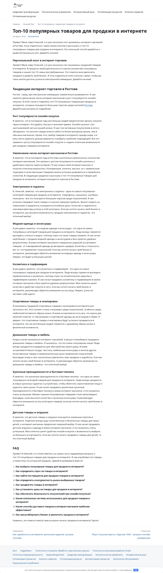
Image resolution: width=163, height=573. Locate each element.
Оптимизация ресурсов (24, 16)
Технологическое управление (56, 12)
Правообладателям (55, 554)
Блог (15, 550)
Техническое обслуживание (126, 559)
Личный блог (28, 24)
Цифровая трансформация (26, 12)
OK (136, 570)
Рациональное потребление (26, 563)
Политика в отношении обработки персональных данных (62, 550)
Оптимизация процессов (110, 12)
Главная (16, 24)
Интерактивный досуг (84, 12)
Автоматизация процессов (97, 559)
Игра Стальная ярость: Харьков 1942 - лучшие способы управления (121, 534)
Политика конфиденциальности (28, 554)
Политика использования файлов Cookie (112, 550)
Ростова (88, 105)
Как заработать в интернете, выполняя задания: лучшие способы (43, 534)
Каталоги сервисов (134, 12)
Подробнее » (26, 550)
